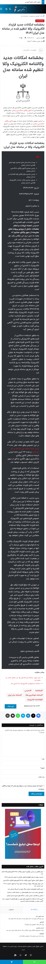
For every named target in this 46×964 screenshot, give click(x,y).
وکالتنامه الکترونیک (34, 700)
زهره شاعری (39, 38)
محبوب (11, 909)
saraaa (42, 934)
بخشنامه (38, 690)
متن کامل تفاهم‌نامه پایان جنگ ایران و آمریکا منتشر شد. (25, 889)
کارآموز (42, 922)
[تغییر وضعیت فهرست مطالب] (39, 50)
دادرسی (27, 690)
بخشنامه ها (24, 16)
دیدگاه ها (34, 909)
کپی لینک (10, 706)
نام (43, 759)
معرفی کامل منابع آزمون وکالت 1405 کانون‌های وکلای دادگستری (22, 2)
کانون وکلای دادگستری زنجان (22, 110)
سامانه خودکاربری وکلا (33, 695)
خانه (41, 16)
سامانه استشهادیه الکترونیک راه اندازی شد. (25, 684)
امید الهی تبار (40, 916)
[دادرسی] (20, 9)
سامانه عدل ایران (14, 695)
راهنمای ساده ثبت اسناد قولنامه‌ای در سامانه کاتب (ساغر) (25, 892)
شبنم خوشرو (40, 928)
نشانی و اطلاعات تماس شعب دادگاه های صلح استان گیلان (25, 896)
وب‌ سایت (41, 777)
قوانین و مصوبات (34, 16)
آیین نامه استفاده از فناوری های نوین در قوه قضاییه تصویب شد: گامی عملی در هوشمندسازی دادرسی (22, 900)
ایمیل (42, 768)
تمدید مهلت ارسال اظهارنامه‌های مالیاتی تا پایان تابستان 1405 (24, 877)
